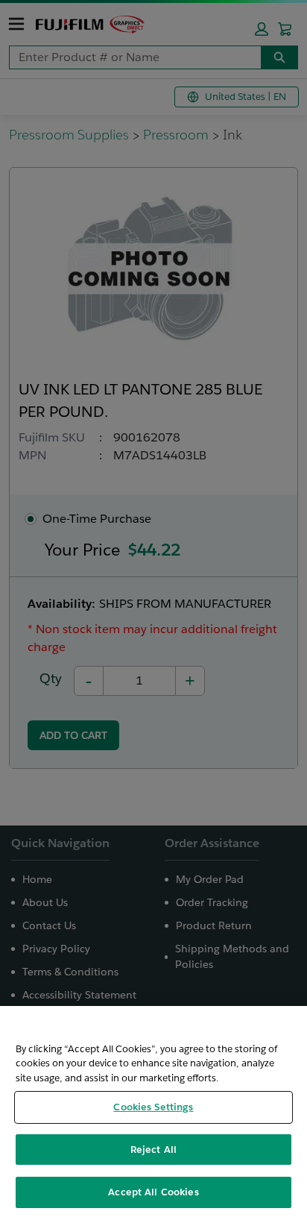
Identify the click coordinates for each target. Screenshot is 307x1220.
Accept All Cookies (153, 1192)
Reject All (153, 1149)
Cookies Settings (153, 1107)
